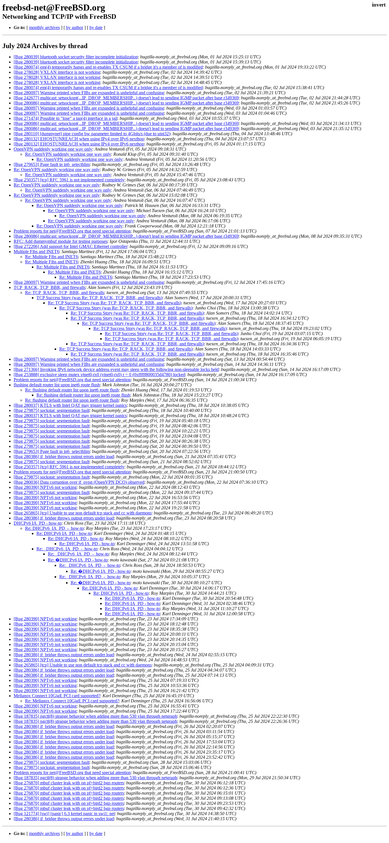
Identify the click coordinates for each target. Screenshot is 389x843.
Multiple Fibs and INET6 (36, 251)
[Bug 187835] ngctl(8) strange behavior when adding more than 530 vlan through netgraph (95, 716)
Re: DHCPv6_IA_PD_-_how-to (54, 528)
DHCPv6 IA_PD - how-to (38, 523)
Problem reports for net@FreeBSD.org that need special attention (72, 231)
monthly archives (44, 27)
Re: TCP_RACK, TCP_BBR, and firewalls (64, 292)
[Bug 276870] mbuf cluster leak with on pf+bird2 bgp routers (69, 782)
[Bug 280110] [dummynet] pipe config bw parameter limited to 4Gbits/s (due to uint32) (92, 133)
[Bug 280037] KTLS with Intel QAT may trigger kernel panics (70, 405)
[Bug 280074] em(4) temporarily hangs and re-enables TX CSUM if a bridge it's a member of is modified (108, 67)
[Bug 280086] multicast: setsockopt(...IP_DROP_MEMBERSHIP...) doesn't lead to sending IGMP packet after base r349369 (126, 102)
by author (74, 27)
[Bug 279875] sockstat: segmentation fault (51, 410)
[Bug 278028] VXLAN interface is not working (57, 72)
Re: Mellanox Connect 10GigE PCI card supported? (72, 700)
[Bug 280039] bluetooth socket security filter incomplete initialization (76, 56)
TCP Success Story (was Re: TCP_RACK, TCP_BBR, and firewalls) (99, 297)
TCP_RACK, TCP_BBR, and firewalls (49, 287)
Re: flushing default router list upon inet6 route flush (72, 389)
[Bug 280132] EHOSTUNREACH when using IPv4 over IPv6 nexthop (79, 138)
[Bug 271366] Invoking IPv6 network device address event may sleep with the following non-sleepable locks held (116, 369)
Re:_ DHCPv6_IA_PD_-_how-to (66, 548)
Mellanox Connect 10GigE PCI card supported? (57, 695)
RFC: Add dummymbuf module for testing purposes (60, 241)
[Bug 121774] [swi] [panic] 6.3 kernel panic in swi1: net (64, 813)
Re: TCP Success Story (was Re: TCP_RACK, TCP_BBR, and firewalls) (114, 302)
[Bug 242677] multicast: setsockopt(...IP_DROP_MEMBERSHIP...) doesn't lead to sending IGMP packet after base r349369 (126, 97)
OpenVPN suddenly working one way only (53, 149)
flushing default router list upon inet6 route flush (57, 384)
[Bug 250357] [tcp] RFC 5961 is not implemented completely (69, 179)
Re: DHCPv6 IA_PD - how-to (64, 533)
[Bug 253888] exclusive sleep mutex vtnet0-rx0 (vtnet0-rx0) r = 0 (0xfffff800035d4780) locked (99, 374)
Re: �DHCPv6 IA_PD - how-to (78, 559)
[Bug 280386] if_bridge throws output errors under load (64, 456)
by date (96, 27)
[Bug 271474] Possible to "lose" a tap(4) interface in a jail (65, 118)
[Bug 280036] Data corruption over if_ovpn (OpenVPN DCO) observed (79, 482)
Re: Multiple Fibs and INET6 (51, 256)
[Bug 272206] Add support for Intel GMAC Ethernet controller (70, 246)
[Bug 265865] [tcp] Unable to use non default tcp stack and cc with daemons (82, 512)
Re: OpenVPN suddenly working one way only (68, 154)
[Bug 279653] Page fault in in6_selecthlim (52, 164)
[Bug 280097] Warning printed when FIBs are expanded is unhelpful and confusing (89, 92)
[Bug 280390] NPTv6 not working (45, 487)
